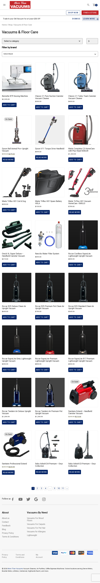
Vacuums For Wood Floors (35, 519)
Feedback (6, 525)
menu (4, 5)
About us (5, 518)
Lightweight (32, 535)
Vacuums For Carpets (36, 524)
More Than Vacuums (15, 568)
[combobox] (49, 54)
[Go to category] (92, 41)
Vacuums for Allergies (36, 531)
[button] (9, 105)
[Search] (88, 5)
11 (63, 488)
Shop (10, 25)
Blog (4, 529)
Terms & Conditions (10, 537)
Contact (5, 522)
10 (59, 488)
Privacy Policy (8, 533)
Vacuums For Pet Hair (36, 528)
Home (4, 25)
